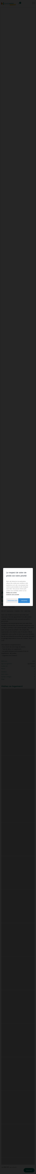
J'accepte (24, 600)
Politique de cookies (11, 592)
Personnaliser (12, 600)
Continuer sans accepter (12, 594)
